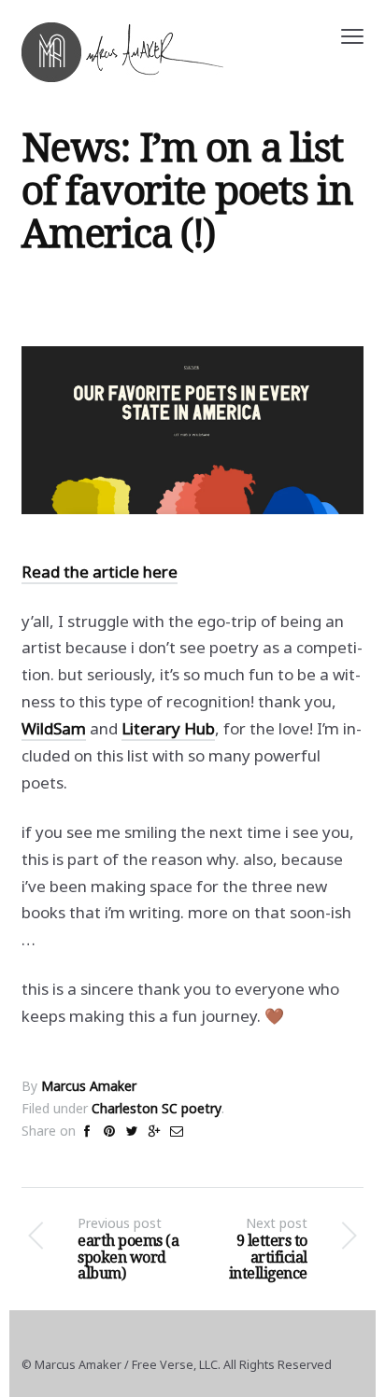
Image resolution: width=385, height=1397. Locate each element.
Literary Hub (168, 728)
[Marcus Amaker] (122, 52)
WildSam (53, 728)
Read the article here (99, 571)
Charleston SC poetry (156, 1108)
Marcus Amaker (88, 1086)
